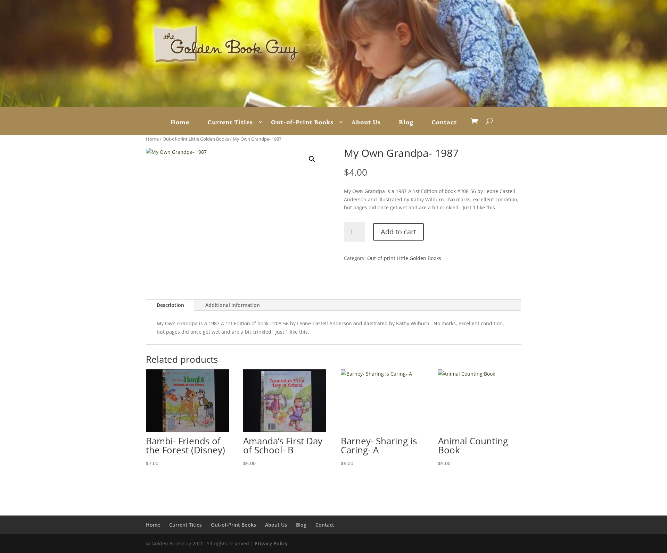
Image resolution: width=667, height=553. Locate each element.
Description (170, 305)
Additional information (232, 305)
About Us (366, 122)
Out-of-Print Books (302, 122)
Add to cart (398, 231)
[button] (312, 159)
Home (180, 122)
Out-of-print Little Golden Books (196, 139)
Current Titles (230, 122)
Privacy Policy (271, 543)
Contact (444, 122)
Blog (406, 122)
